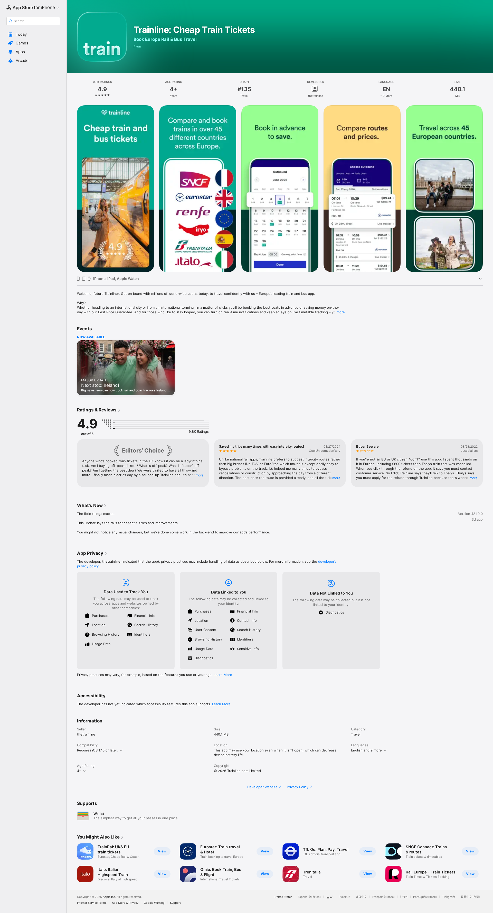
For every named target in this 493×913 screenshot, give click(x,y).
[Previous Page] (71, 189)
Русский (344, 897)
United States (283, 897)
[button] (33, 34)
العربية (329, 897)
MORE (199, 475)
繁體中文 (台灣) (470, 897)
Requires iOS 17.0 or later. (97, 750)
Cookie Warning (154, 902)
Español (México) (309, 897)
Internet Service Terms (92, 902)
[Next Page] (487, 189)
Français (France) (383, 897)
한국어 (404, 897)
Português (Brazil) (425, 897)
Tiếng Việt (448, 897)
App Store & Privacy (125, 902)
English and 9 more (366, 750)
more (341, 312)
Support (175, 902)
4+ (79, 771)
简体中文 (361, 897)
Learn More (223, 675)
